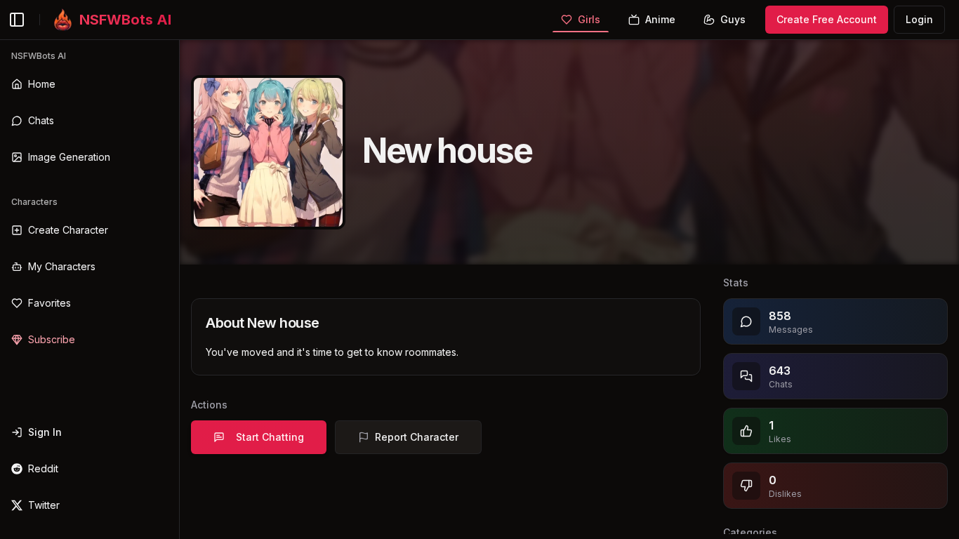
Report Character (416, 437)
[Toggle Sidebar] (179, 289)
